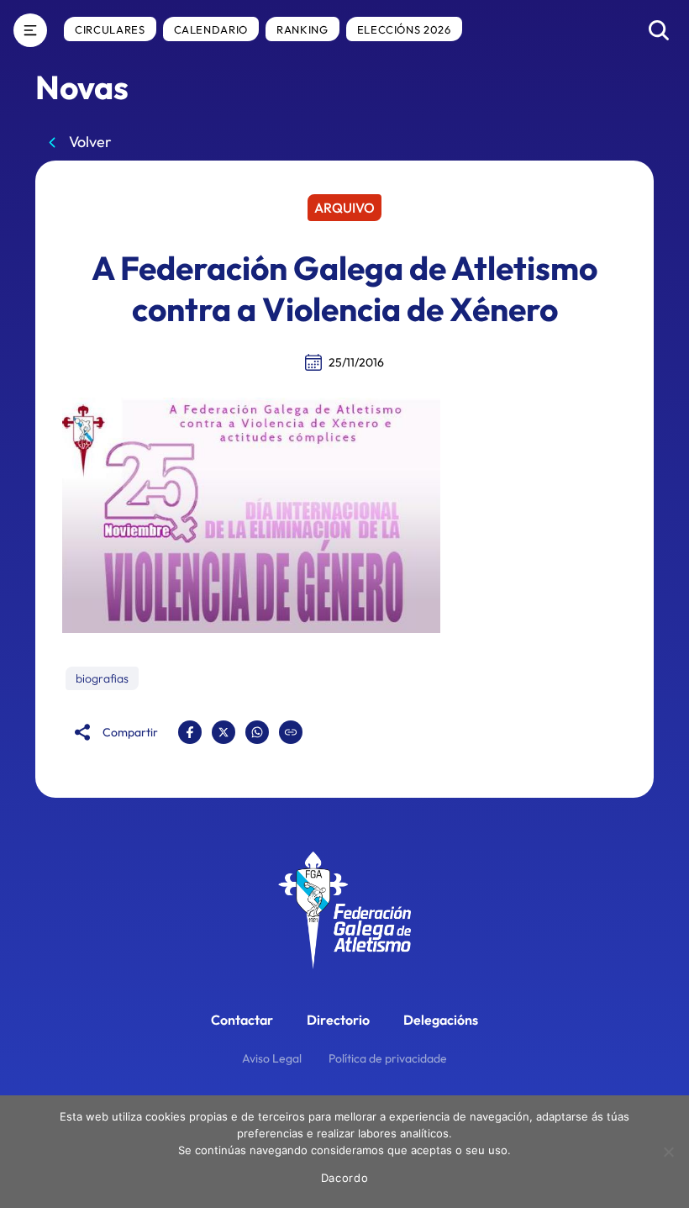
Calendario (211, 29)
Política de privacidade (388, 1058)
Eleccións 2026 (404, 29)
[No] (668, 1151)
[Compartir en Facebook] (190, 732)
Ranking (302, 29)
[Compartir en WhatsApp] (257, 732)
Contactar (242, 1019)
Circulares (110, 29)
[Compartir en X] (223, 732)
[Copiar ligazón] (290, 732)
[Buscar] (659, 30)
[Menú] (30, 30)
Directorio (338, 1019)
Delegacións (440, 1019)
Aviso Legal (272, 1058)
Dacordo (345, 1177)
